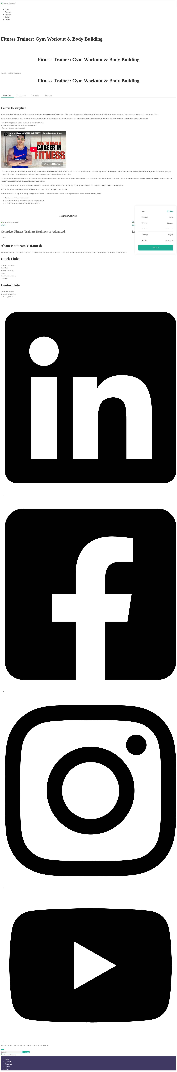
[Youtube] (90, 1041)
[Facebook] (90, 691)
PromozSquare (44, 1045)
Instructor (35, 95)
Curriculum (21, 95)
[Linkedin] (90, 495)
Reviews (48, 95)
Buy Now (156, 248)
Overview (7, 95)
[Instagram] (90, 888)
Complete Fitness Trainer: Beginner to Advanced (33, 231)
